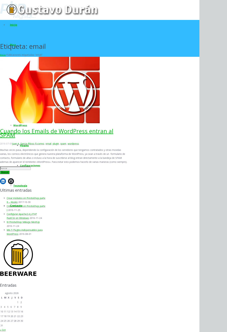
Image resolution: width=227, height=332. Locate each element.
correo (40, 143)
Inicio (3, 54)
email (48, 143)
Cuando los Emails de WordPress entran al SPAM (56, 133)
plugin (56, 143)
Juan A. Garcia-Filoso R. (24, 143)
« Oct (3, 330)
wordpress (73, 143)
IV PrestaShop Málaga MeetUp (23, 222)
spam (63, 143)
